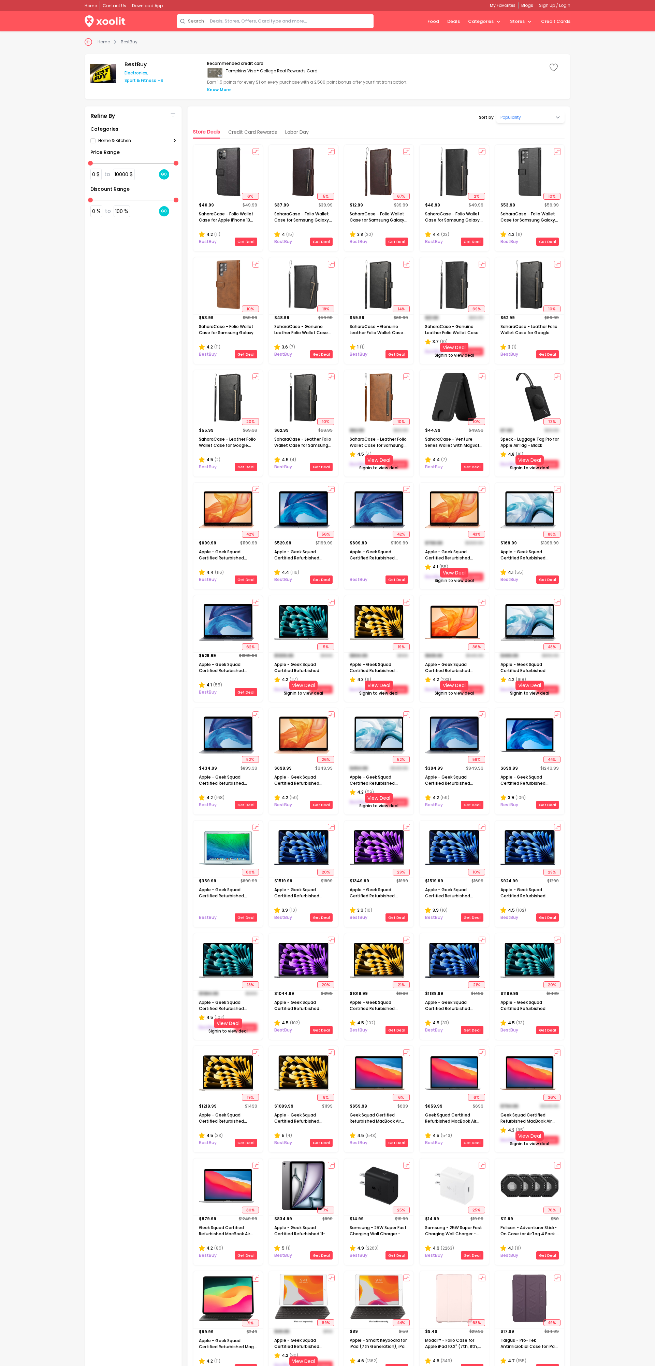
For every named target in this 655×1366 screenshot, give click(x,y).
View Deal (454, 347)
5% (326, 196)
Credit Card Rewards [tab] (252, 132)
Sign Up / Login (554, 5)
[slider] (90, 163)
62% (250, 647)
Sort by (486, 117)
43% (476, 534)
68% (476, 1322)
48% (552, 647)
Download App (147, 6)
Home (104, 42)
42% (250, 534)
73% (552, 421)
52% (250, 759)
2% (476, 196)
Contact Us (114, 6)
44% (552, 759)
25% (401, 1210)
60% (250, 872)
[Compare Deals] (255, 151)
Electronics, (136, 73)
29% (401, 872)
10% (551, 196)
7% (325, 1210)
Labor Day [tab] (297, 132)
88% (552, 534)
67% (401, 196)
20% (250, 421)
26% (326, 759)
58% (476, 759)
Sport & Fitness (140, 80)
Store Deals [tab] (206, 131)
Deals (453, 21)
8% (326, 1097)
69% (476, 309)
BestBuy (129, 42)
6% (250, 196)
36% (476, 647)
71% (250, 1322)
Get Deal (245, 241)
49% (552, 1322)
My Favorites (502, 5)
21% (401, 984)
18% (325, 309)
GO (164, 174)
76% (552, 1210)
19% (401, 647)
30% (250, 1210)
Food (433, 21)
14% (401, 309)
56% (326, 534)
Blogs (527, 5)
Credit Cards (555, 21)
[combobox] (290, 21)
